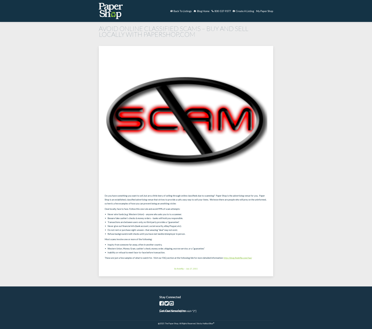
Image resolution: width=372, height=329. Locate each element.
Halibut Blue (208, 323)
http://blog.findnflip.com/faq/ (238, 258)
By (179, 269)
